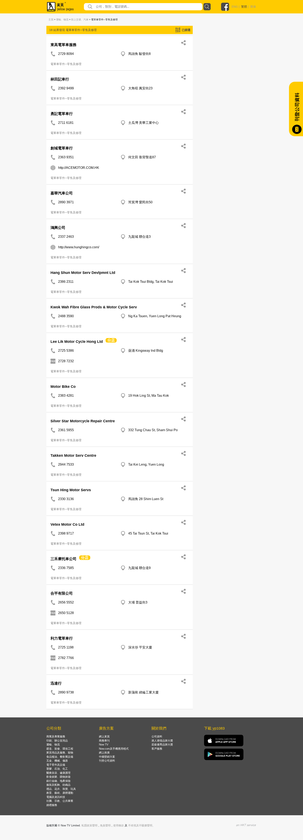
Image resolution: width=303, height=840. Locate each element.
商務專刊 (104, 740)
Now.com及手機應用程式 (114, 748)
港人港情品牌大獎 (162, 740)
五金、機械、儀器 (57, 760)
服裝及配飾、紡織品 (58, 784)
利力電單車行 (61, 638)
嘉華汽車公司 (61, 193)
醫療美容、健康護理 (58, 772)
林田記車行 (59, 79)
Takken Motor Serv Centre (73, 455)
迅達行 (56, 683)
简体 (253, 6)
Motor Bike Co (63, 387)
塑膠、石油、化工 (57, 768)
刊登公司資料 (107, 760)
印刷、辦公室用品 (57, 740)
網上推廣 (104, 752)
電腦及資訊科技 (55, 797)
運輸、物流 (62, 19)
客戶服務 (157, 748)
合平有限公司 (61, 593)
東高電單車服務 (63, 45)
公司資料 (157, 736)
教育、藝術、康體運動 (59, 792)
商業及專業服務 (55, 736)
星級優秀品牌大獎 (162, 744)
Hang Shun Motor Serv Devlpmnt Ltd (82, 273)
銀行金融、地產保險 (58, 780)
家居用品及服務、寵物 (59, 752)
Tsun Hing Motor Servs (70, 490)
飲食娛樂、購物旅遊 (58, 776)
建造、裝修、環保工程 (59, 748)
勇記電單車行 (61, 114)
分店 (111, 340)
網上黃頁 (104, 736)
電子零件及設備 (55, 764)
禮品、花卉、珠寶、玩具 (61, 788)
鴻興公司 (57, 228)
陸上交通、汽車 (79, 19)
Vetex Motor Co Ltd (67, 524)
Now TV (103, 744)
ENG (235, 6)
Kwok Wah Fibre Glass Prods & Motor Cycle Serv (93, 307)
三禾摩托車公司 (63, 559)
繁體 (244, 6)
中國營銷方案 (107, 756)
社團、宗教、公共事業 (59, 800)
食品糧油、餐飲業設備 (59, 756)
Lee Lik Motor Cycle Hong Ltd (76, 342)
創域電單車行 (61, 148)
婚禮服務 (51, 805)
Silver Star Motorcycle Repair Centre (82, 421)
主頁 (50, 19)
